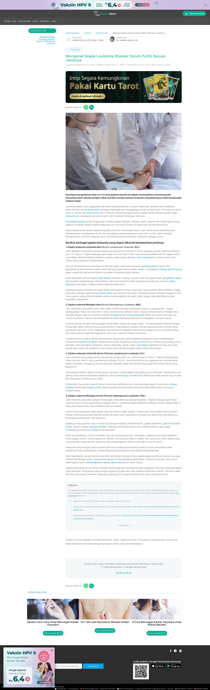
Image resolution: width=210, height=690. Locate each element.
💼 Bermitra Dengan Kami (89, 689)
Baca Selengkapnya (53, 633)
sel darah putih (91, 209)
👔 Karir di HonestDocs (125, 689)
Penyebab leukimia (75, 221)
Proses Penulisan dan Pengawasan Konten (150, 689)
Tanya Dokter (44, 21)
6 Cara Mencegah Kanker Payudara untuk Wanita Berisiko (157, 623)
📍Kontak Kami (73, 689)
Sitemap (170, 689)
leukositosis (72, 216)
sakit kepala (104, 278)
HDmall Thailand (202, 689)
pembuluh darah (89, 342)
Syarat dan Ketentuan (108, 689)
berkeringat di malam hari (129, 375)
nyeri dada (141, 345)
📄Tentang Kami (60, 689)
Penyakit (7, 21)
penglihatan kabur (172, 278)
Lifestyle (87, 33)
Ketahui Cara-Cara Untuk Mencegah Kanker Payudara (53, 623)
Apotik (35, 21)
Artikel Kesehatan (73, 33)
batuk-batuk (106, 293)
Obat (14, 21)
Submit (93, 666)
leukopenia (116, 315)
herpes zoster (94, 387)
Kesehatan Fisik (102, 33)
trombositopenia (135, 315)
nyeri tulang (143, 257)
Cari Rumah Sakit (24, 21)
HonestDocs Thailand (185, 689)
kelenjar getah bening (170, 269)
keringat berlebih (98, 426)
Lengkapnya (124, 525)
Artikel (53, 21)
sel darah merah (91, 213)
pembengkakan (149, 266)
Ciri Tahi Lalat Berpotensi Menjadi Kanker (105, 622)
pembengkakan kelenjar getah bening (105, 462)
